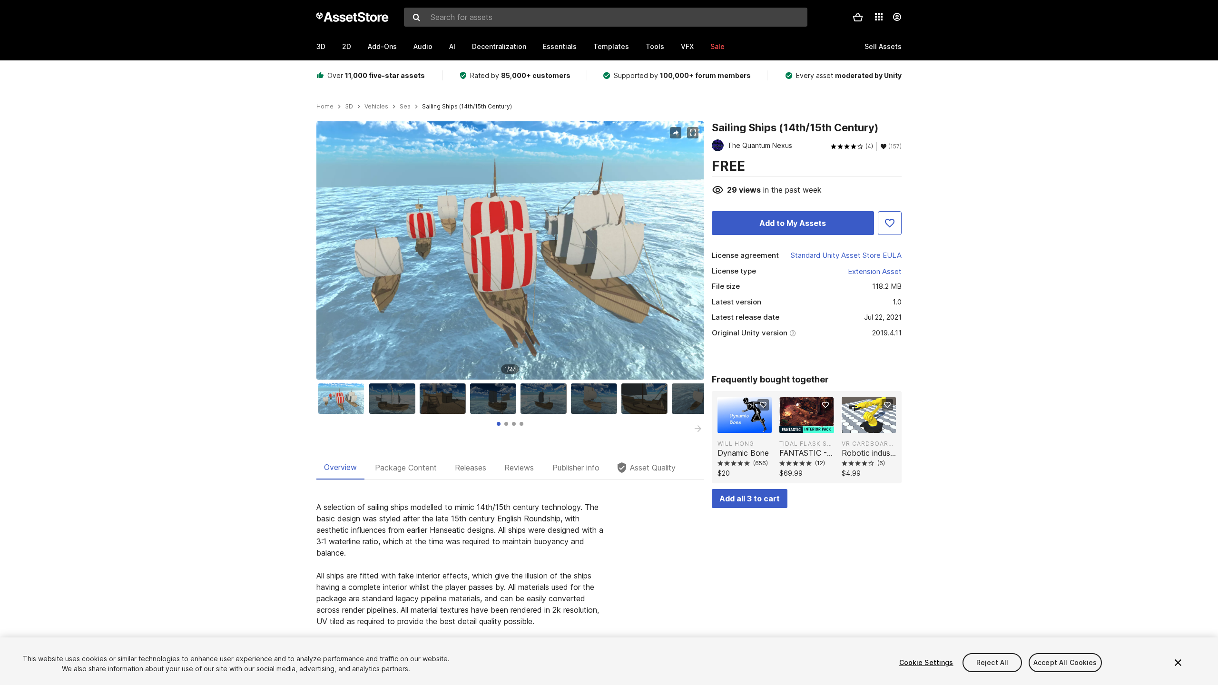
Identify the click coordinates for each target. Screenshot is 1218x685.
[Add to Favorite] (890, 223)
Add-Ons (382, 46)
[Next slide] (698, 428)
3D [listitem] (349, 106)
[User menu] (897, 17)
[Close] (1178, 662)
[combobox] (605, 17)
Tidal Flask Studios (806, 443)
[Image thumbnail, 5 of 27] (546, 398)
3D (320, 46)
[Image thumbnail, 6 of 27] (596, 398)
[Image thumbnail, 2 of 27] (394, 398)
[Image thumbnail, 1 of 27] (343, 398)
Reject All (992, 662)
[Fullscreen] (692, 132)
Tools (655, 46)
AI (452, 46)
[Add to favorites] (763, 405)
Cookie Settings (926, 662)
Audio (422, 46)
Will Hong (735, 443)
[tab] (499, 424)
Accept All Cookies (1065, 662)
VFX (687, 46)
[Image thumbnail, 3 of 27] (445, 398)
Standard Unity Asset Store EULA (846, 255)
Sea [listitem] (405, 106)
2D (346, 46)
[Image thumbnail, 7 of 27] (646, 398)
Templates (611, 46)
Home (325, 106)
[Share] (675, 132)
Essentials (560, 46)
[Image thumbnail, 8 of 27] (697, 398)
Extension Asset (875, 271)
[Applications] (878, 16)
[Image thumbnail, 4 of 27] (495, 398)
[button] (858, 17)
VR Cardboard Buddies (869, 443)
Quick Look (749, 425)
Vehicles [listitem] (376, 106)
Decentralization (499, 46)
